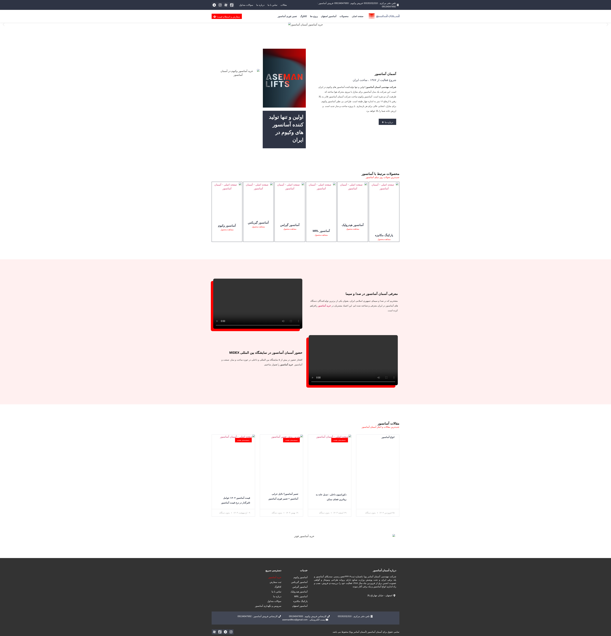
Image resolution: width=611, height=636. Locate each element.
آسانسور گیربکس (258, 222)
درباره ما (260, 5)
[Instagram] (220, 5)
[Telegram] (214, 5)
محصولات (344, 16)
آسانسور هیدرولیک (353, 225)
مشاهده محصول (384, 239)
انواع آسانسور (388, 437)
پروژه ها (314, 16)
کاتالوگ (303, 16)
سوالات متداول (246, 5)
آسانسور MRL (321, 230)
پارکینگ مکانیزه (384, 235)
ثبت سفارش (275, 582)
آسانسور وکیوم (227, 225)
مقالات (284, 5)
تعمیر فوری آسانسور (287, 16)
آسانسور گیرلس (289, 225)
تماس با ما (272, 5)
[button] (4, 25)
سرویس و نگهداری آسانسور (268, 606)
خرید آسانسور (274, 577)
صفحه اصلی (357, 16)
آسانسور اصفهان (328, 16)
